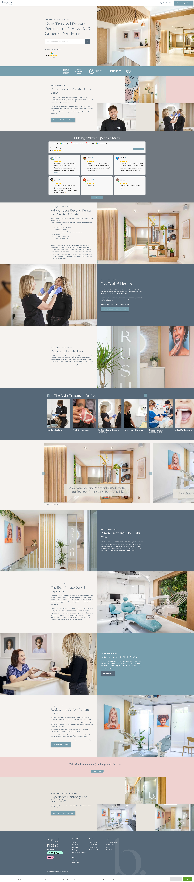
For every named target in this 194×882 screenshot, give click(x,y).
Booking (74, 850)
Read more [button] (57, 172)
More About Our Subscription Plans (114, 309)
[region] (97, 878)
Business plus (93, 847)
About (147, 3)
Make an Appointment (183, 3)
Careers (74, 855)
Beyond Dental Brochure (78, 852)
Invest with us (93, 842)
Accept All (187, 879)
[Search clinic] (87, 41)
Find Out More (107, 673)
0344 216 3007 (167, 3)
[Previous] (43, 473)
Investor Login (93, 844)
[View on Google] (51, 158)
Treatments (116, 3)
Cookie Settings (176, 879)
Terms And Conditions (112, 842)
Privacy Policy (109, 844)
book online (60, 726)
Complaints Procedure (112, 850)
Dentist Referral (138, 3)
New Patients (126, 3)
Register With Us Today (60, 744)
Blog (73, 857)
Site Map (108, 847)
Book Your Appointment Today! (63, 120)
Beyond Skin (75, 862)
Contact (154, 3)
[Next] (145, 395)
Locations (106, 3)
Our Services (75, 844)
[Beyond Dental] (53, 840)
